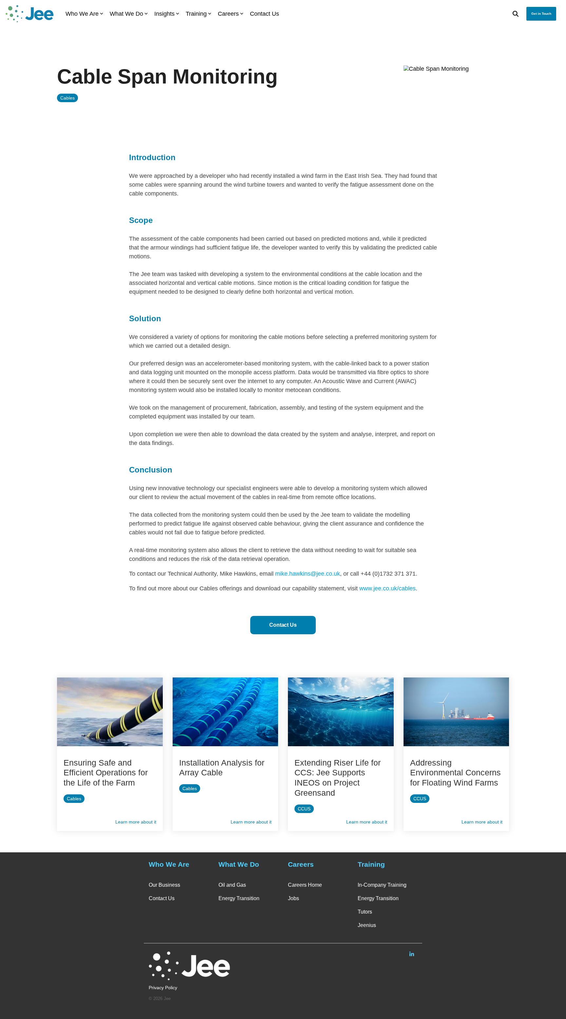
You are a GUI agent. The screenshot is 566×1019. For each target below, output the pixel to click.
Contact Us (264, 13)
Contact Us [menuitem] (162, 898)
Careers (228, 13)
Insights (164, 13)
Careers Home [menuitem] (305, 885)
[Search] (515, 14)
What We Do (126, 13)
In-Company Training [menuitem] (382, 885)
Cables (67, 98)
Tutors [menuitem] (365, 912)
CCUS (304, 808)
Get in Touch (541, 13)
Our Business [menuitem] (164, 885)
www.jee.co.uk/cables (387, 588)
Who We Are (82, 13)
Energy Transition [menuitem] (238, 898)
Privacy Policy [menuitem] (163, 987)
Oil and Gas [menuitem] (232, 885)
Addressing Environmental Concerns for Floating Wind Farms (455, 772)
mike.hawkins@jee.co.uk (307, 573)
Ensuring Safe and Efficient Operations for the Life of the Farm (106, 772)
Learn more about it (135, 821)
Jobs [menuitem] (293, 898)
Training (196, 13)
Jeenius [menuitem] (367, 925)
